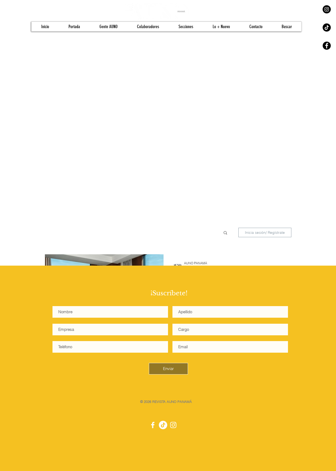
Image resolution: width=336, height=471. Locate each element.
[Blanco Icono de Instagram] (173, 425)
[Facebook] (327, 46)
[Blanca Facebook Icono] (153, 425)
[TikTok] (327, 27)
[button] (225, 233)
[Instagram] (327, 9)
